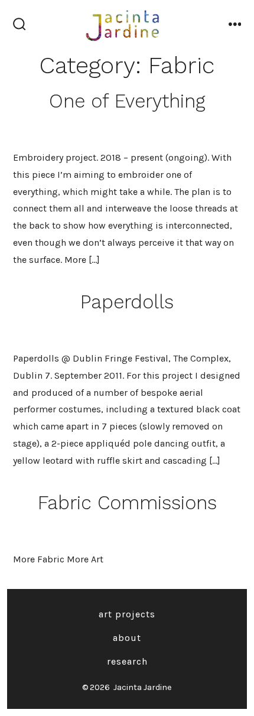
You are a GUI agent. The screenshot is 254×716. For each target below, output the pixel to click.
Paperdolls (127, 302)
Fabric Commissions (127, 503)
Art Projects (127, 614)
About (127, 637)
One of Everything (127, 101)
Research (127, 661)
